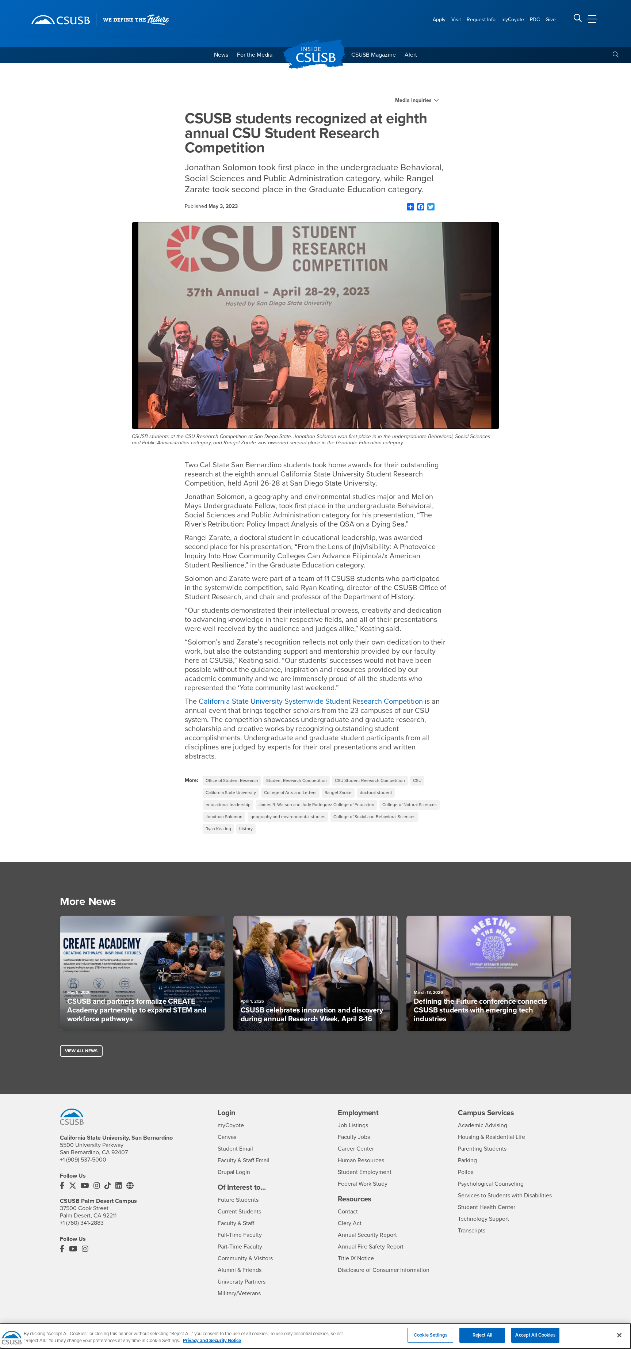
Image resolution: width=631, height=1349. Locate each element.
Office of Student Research (232, 780)
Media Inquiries (413, 100)
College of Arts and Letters (290, 792)
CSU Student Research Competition (370, 780)
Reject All (482, 1335)
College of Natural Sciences (409, 804)
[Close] (619, 1335)
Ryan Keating (218, 828)
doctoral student (376, 792)
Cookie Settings (430, 1335)
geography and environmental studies (288, 816)
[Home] (60, 20)
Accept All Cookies (535, 1335)
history (246, 828)
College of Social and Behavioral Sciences (374, 816)
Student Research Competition (296, 780)
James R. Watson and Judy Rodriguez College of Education (316, 804)
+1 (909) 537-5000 (83, 1159)
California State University (231, 792)
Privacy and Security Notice (212, 1341)
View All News (81, 1050)
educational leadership (228, 804)
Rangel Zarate (338, 792)
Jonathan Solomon (224, 816)
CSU (417, 780)
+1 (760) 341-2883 (82, 1223)
